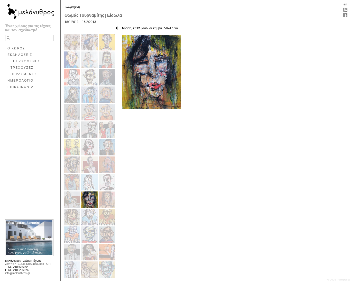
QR (48, 263)
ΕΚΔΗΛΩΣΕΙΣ (19, 55)
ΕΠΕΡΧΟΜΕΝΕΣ (25, 61)
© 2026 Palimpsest (338, 279)
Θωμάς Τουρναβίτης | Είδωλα (93, 15)
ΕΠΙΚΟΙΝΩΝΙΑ (20, 87)
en (345, 4)
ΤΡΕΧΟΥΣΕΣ (22, 67)
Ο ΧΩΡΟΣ (16, 48)
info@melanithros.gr (17, 273)
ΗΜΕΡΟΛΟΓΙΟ (20, 80)
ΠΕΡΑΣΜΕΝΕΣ (24, 74)
